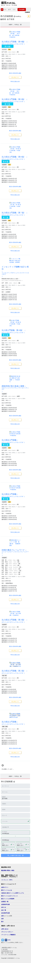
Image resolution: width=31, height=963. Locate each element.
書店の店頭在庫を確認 (15, 73)
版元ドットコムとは (6, 890)
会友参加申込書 (5, 913)
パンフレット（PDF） (7, 879)
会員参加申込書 (5, 904)
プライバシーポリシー (7, 931)
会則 (2, 915)
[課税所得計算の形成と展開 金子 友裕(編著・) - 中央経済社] (15, 378)
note (9, 940)
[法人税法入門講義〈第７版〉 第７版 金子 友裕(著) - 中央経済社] (15, 205)
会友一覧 (3, 910)
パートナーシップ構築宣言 (8, 934)
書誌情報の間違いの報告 (7, 870)
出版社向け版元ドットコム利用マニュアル (12, 893)
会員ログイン (4, 887)
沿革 (2, 918)
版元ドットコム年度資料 (7, 898)
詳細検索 (27, 12)
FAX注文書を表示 (15, 81)
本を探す (22, 9)
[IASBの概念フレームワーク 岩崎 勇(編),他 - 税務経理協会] (15, 542)
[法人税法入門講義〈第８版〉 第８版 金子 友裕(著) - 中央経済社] (15, 149)
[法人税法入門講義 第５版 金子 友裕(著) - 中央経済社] (15, 433)
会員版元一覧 (4, 901)
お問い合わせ (4, 929)
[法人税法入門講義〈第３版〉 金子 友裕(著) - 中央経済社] (15, 613)
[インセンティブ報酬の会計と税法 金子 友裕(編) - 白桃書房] (15, 260)
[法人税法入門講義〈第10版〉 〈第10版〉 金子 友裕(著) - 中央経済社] (15, 34)
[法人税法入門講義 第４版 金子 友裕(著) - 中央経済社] (15, 487)
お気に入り (16, 77)
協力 (2, 921)
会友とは (3, 907)
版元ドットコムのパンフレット (9, 895)
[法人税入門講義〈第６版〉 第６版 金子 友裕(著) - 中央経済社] (15, 323)
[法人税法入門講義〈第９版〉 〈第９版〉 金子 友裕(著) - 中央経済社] (15, 92)
